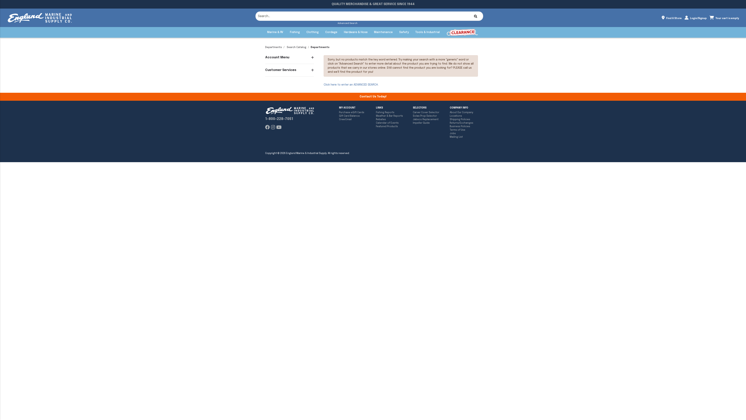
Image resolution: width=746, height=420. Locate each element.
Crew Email (345, 119)
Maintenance (383, 32)
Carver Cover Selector (426, 112)
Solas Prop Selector (425, 116)
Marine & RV (275, 32)
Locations (456, 116)
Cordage (331, 32)
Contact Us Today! (373, 96)
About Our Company (461, 112)
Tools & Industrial (427, 32)
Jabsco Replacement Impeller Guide (425, 121)
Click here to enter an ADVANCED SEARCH (351, 84)
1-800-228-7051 (279, 119)
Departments (273, 47)
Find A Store (674, 18)
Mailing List (456, 137)
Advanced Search (347, 23)
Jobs (453, 133)
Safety (404, 32)
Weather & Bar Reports (389, 116)
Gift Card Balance (349, 116)
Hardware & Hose (356, 32)
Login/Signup (698, 18)
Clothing (312, 32)
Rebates (381, 119)
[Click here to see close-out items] (462, 32)
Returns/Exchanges (461, 123)
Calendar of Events (387, 123)
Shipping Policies (460, 119)
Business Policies (460, 126)
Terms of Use (457, 130)
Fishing (295, 32)
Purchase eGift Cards (351, 112)
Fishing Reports (385, 112)
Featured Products (387, 126)
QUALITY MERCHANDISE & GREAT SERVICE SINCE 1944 (373, 4)
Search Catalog (296, 47)
